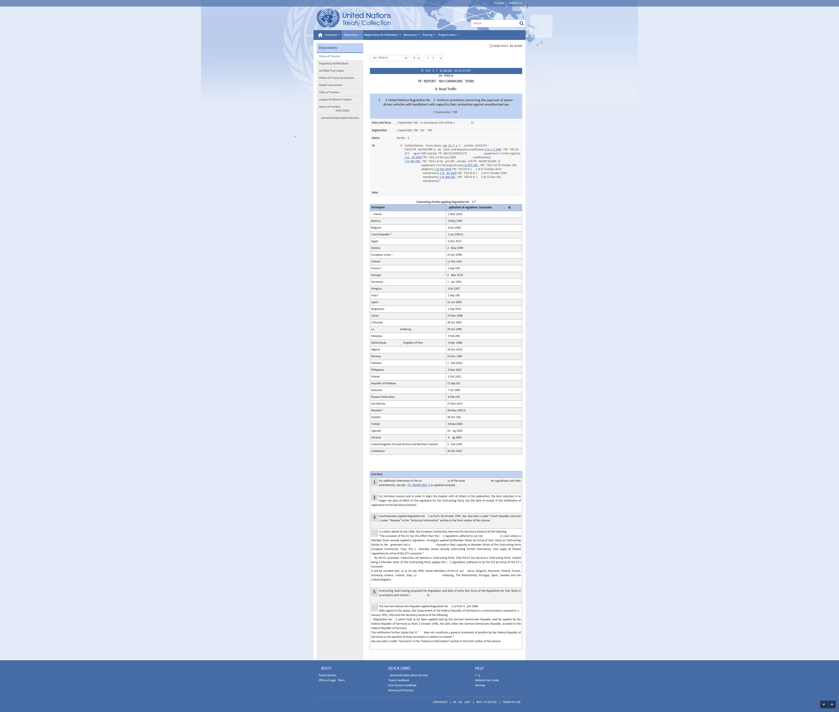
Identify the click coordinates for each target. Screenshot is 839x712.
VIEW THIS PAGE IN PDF (507, 46)
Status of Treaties (329, 56)
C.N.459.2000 (413, 157)
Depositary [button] (351, 35)
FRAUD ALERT (462, 702)
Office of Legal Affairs (332, 680)
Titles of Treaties (329, 92)
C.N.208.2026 (448, 177)
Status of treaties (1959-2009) (334, 108)
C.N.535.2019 (442, 169)
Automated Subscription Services (339, 118)
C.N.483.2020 (448, 173)
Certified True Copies (331, 70)
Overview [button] (331, 35)
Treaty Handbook (398, 680)
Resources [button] (411, 35)
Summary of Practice (400, 690)
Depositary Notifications (333, 63)
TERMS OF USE (512, 702)
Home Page (354, 18)
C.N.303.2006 (413, 161)
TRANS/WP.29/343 (418, 485)
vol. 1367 (448, 145)
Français (499, 3)
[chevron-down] (824, 704)
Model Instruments (330, 85)
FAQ (477, 675)
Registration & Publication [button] (381, 35)
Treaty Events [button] (447, 35)
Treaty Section (327, 675)
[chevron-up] (832, 704)
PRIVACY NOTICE (486, 702)
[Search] (521, 23)
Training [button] (427, 35)
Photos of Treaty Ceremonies (336, 78)
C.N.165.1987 (493, 149)
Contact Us (515, 3)
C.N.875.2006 (470, 165)
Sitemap (480, 685)
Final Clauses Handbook (402, 685)
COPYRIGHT (440, 702)
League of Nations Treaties (335, 99)
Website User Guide (487, 680)
